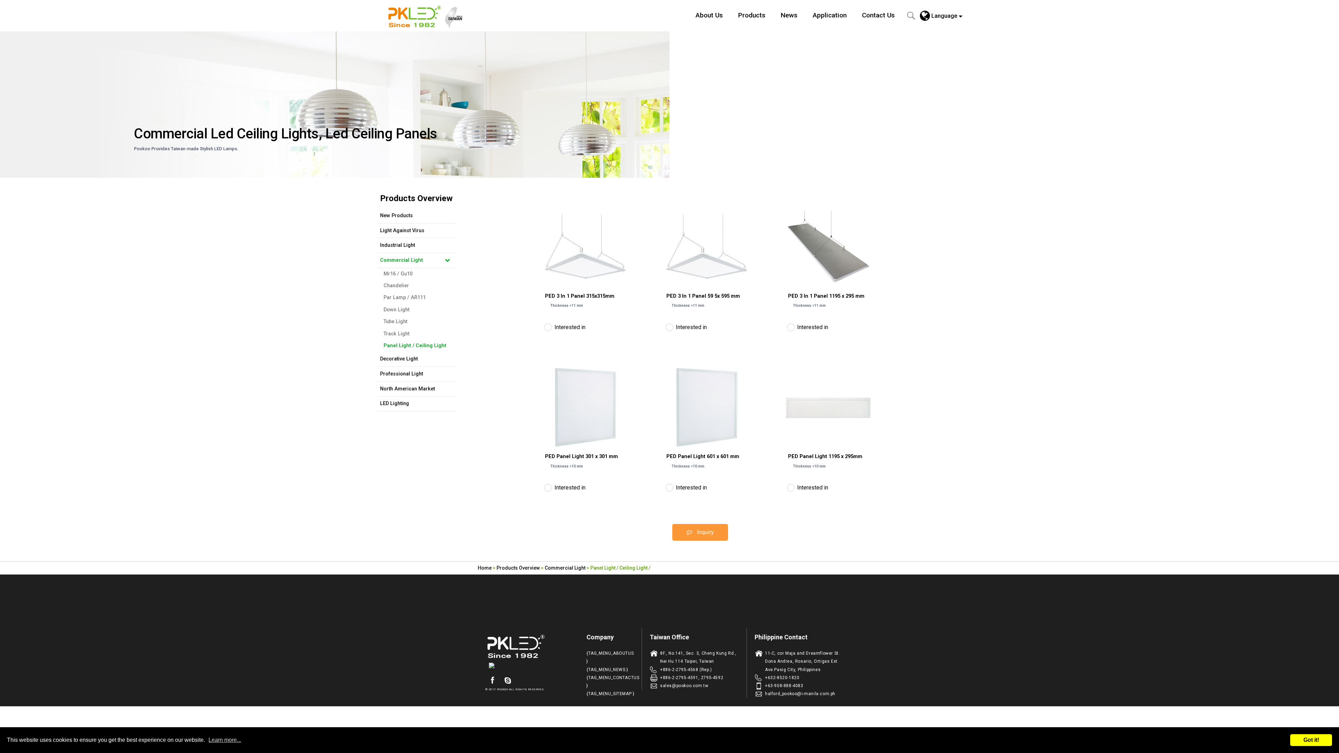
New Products (396, 216)
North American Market (407, 389)
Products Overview (518, 568)
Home (485, 568)
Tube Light (395, 322)
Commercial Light (401, 260)
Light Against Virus (402, 231)
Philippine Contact (781, 637)
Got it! (1311, 740)
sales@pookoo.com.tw (684, 685)
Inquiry (705, 532)
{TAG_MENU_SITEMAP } (610, 693)
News (789, 15)
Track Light (396, 334)
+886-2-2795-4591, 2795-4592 (691, 677)
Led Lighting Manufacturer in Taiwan (429, 15)
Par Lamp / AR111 (405, 298)
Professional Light (401, 374)
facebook (492, 680)
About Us (709, 15)
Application (830, 15)
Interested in (569, 327)
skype (507, 680)
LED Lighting (394, 403)
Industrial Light (397, 245)
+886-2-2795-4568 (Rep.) (686, 669)
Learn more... (225, 740)
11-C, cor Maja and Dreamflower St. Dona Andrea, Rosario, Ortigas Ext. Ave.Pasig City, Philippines (802, 661)
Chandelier (396, 286)
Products (751, 15)
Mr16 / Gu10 (398, 274)
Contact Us (878, 15)
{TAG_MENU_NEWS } (607, 669)
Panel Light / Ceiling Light (415, 346)
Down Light (396, 310)
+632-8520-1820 (782, 677)
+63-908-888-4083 (784, 685)
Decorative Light (399, 359)
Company (600, 637)
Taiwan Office (669, 637)
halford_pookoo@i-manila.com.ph (800, 693)
